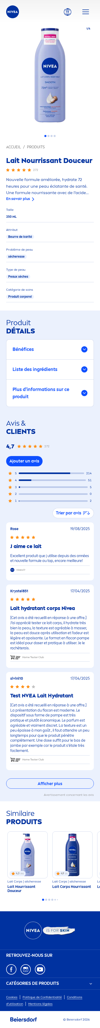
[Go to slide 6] (57, 899)
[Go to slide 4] (55, 136)
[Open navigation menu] (85, 12)
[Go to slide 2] (48, 136)
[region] (50, 77)
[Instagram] (26, 969)
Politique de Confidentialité (42, 997)
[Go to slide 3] (52, 136)
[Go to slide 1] (45, 136)
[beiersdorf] (23, 1019)
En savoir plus (18, 199)
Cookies (11, 997)
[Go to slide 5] (55, 899)
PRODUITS (36, 147)
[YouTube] (40, 969)
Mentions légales (40, 1004)
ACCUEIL (13, 147)
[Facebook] (11, 969)
